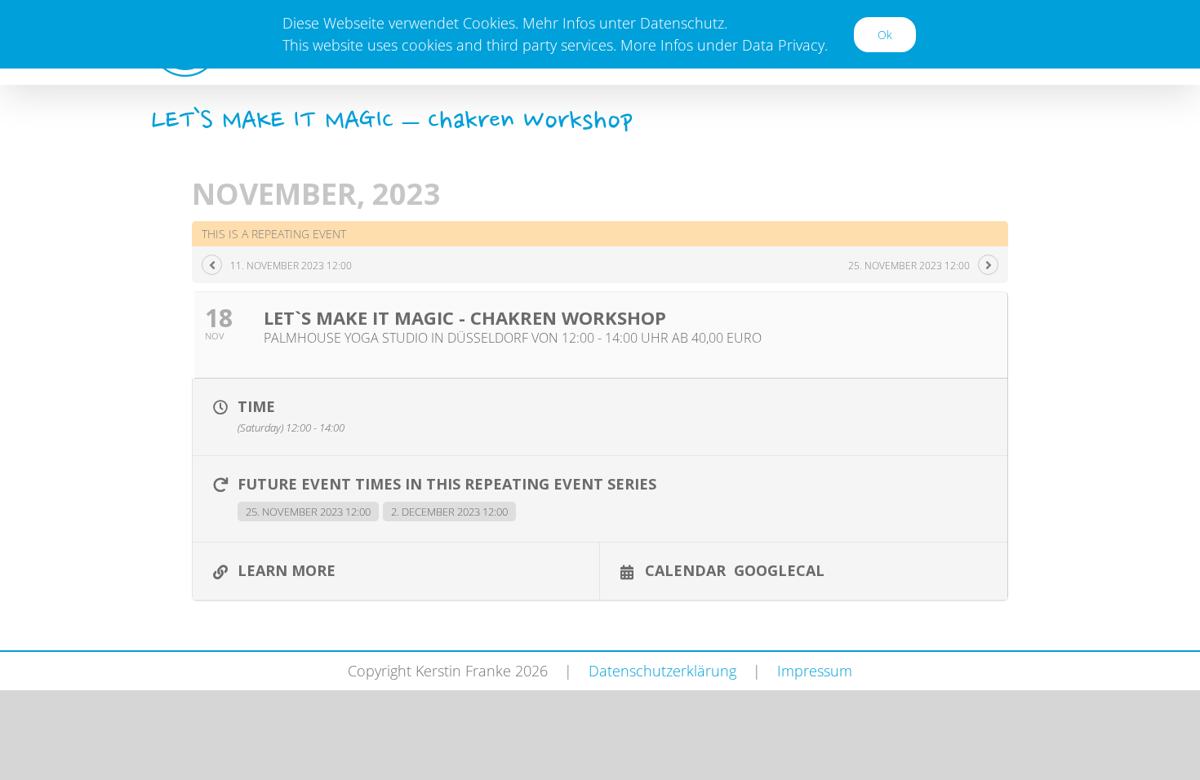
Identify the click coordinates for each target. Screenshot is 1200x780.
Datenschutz (682, 23)
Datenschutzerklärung (662, 670)
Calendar (685, 569)
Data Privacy (783, 45)
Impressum (814, 670)
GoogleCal (779, 569)
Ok (885, 34)
